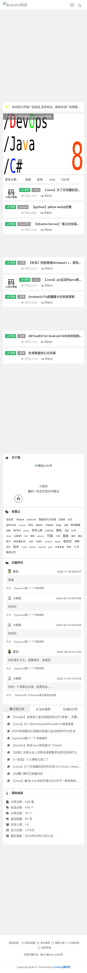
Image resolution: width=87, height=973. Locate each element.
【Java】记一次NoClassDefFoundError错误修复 (42, 724)
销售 (77, 541)
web (39, 541)
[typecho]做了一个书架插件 (29, 588)
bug (59, 525)
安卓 (40, 179)
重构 (59, 530)
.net (31, 541)
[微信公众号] (43, 465)
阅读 (28, 179)
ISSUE (65, 179)
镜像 (32, 536)
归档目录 (74, 942)
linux (9, 536)
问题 (66, 525)
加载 (8, 530)
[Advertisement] (43, 56)
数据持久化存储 (47, 519)
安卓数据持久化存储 (42, 353)
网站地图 (30, 942)
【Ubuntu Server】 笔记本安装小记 (58, 224)
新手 (9, 541)
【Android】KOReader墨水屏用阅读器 (35, 695)
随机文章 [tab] (71, 709)
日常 (22, 262)
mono (25, 547)
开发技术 (20, 519)
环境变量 (60, 547)
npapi (58, 541)
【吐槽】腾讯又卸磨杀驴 (27, 773)
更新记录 (60, 942)
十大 (76, 546)
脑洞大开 (11, 552)
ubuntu (41, 536)
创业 (8, 547)
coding (49, 530)
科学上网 (37, 530)
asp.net (42, 547)
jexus (33, 547)
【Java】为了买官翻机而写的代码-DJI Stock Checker (46, 766)
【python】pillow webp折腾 (51, 207)
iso (26, 535)
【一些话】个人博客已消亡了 (30, 759)
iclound (22, 525)
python (24, 206)
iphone (11, 525)
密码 (31, 525)
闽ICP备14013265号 (51, 954)
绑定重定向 (20, 541)
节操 (50, 536)
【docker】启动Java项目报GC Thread (36, 745)
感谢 (11, 579)
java (50, 547)
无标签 (10, 519)
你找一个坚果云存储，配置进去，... (30, 686)
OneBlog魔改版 (61, 967)
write (17, 530)
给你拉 (12, 606)
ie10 (73, 530)
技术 (16, 546)
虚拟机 (39, 525)
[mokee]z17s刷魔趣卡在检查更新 (51, 297)
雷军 (73, 536)
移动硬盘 (75, 525)
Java (52, 179)
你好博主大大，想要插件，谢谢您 (29, 660)
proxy (26, 530)
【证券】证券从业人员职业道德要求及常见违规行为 (44, 752)
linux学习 (25, 223)
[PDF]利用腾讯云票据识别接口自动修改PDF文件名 (43, 731)
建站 (80, 536)
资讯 (70, 519)
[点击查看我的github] (18, 499)
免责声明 (46, 947)
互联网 (62, 519)
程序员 (68, 541)
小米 (58, 536)
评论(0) (48, 195)
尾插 (66, 535)
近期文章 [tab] (18, 709)
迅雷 (67, 530)
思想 (69, 547)
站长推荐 (45, 942)
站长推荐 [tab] (45, 709)
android (32, 519)
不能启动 (49, 525)
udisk (18, 536)
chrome (49, 541)
